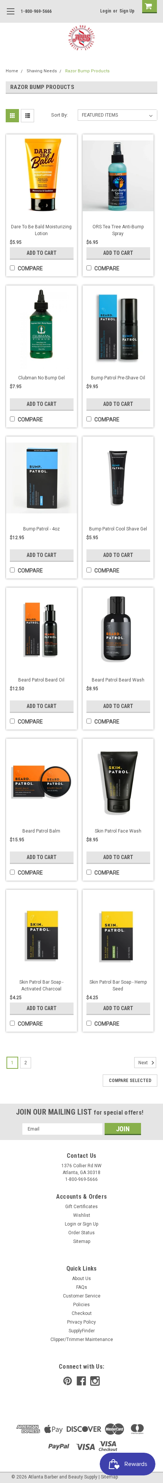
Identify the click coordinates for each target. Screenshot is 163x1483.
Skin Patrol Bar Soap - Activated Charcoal (41, 985)
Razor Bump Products (87, 71)
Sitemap (81, 1241)
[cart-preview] (147, 6)
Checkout (82, 1313)
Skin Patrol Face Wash (118, 831)
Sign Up (127, 11)
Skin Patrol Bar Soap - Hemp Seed (118, 985)
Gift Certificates (81, 1206)
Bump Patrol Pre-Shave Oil (118, 377)
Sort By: (59, 115)
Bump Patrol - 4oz (41, 529)
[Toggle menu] (10, 16)
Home (12, 71)
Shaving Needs (42, 71)
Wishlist (81, 1215)
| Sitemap (108, 1477)
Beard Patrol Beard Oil (41, 680)
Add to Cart (41, 253)
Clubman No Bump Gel (41, 377)
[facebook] (81, 1381)
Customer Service (81, 1296)
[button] (162, 1479)
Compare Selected (130, 1080)
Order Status (81, 1232)
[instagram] (95, 1381)
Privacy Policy (81, 1322)
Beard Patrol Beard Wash (118, 680)
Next (143, 1062)
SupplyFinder (82, 1330)
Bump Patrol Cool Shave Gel (118, 529)
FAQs (81, 1287)
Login (105, 11)
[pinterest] (67, 1381)
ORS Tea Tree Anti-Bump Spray (118, 230)
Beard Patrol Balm (41, 831)
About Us (81, 1278)
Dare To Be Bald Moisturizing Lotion (41, 230)
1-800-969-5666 (36, 11)
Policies (81, 1304)
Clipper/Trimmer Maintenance (81, 1339)
